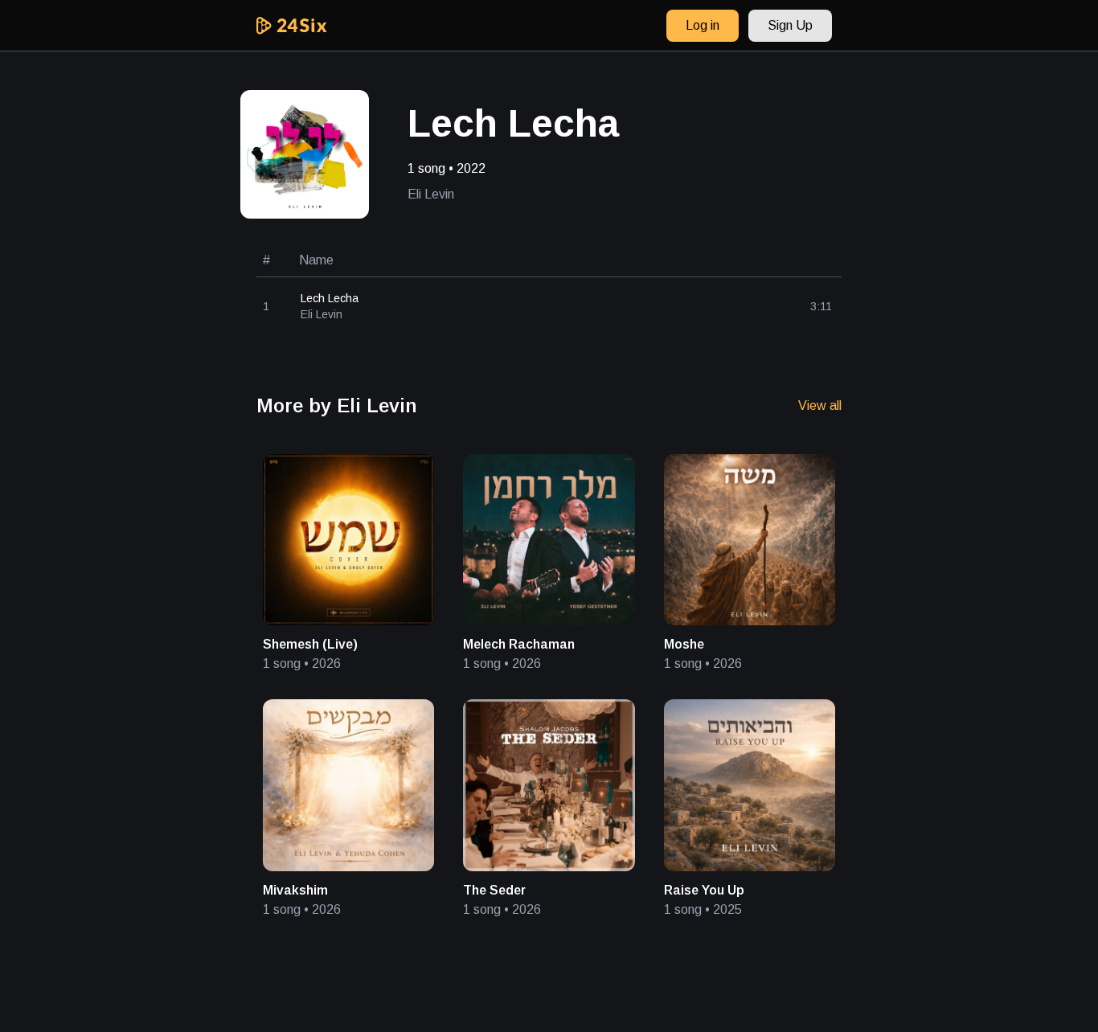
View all (820, 405)
